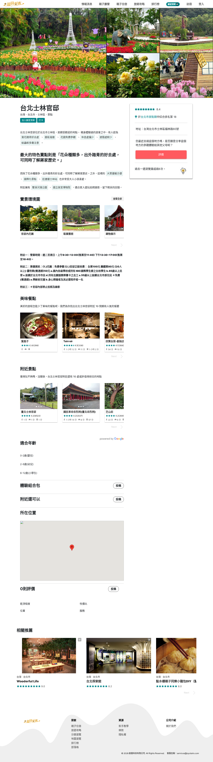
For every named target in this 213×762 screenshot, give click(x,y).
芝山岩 (109, 411)
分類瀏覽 (76, 734)
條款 (121, 730)
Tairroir (68, 341)
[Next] (53, 218)
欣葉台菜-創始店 (115, 341)
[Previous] (24, 218)
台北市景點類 (149, 116)
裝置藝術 (68, 233)
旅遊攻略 (139, 4)
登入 (201, 4)
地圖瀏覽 (76, 738)
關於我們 (171, 726)
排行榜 (155, 4)
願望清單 (173, 4)
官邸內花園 (27, 233)
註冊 (189, 4)
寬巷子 (25, 341)
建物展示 (111, 233)
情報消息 (87, 4)
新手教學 (124, 726)
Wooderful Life (28, 681)
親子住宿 (121, 4)
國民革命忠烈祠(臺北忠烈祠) (79, 411)
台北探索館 (93, 681)
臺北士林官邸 (28, 411)
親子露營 (104, 4)
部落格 (75, 747)
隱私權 (122, 734)
